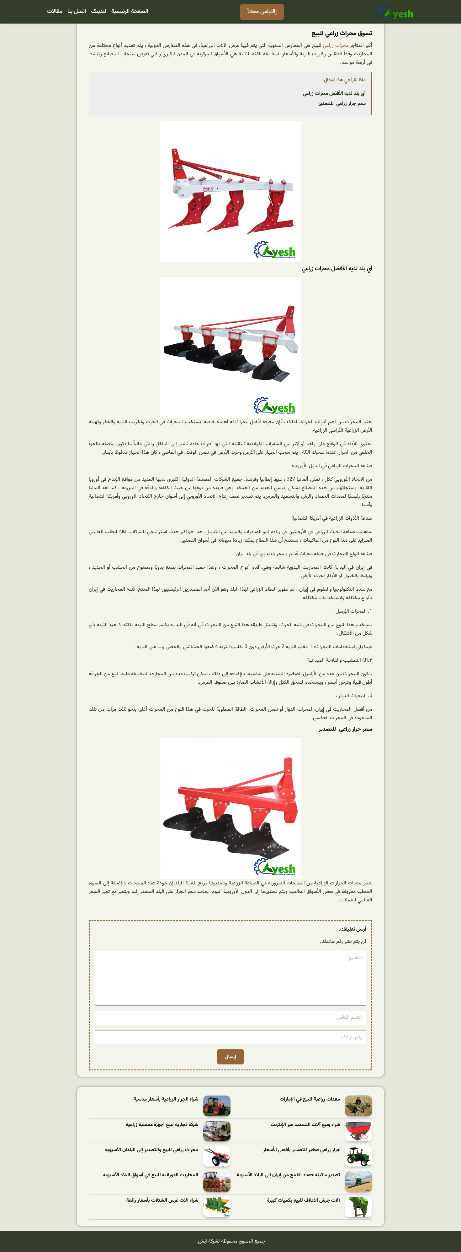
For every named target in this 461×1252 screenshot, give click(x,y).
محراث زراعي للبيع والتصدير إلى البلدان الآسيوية (151, 1150)
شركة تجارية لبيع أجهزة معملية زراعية (162, 1125)
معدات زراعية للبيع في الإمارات (310, 1099)
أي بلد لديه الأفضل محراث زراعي (334, 94)
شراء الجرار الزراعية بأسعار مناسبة (166, 1099)
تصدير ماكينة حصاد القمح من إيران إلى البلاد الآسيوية (288, 1175)
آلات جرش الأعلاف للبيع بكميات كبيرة (303, 1201)
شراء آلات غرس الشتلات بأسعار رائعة (162, 1201)
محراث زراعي (335, 45)
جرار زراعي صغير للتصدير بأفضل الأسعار (301, 1150)
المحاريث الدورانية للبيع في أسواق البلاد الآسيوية (150, 1175)
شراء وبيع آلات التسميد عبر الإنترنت (305, 1125)
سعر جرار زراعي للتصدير (342, 104)
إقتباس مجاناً (262, 11)
